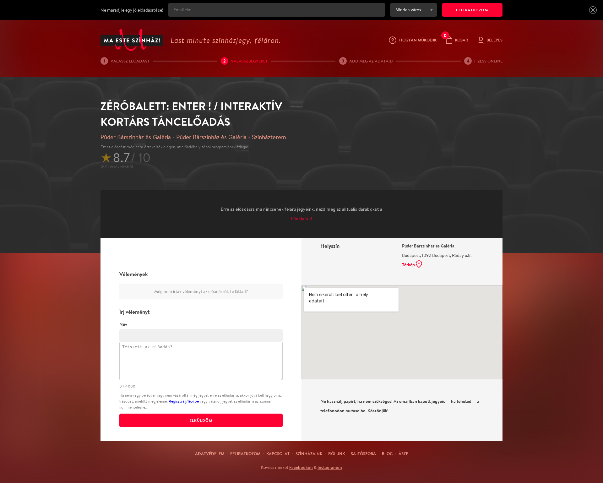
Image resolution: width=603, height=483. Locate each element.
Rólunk (336, 453)
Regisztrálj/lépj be (184, 401)
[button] (593, 10)
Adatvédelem (209, 453)
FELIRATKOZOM (472, 10)
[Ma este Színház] (131, 40)
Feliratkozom (245, 453)
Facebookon (301, 467)
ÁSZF (403, 453)
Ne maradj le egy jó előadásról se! (131, 10)
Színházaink (309, 453)
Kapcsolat (278, 453)
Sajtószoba (363, 453)
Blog (387, 453)
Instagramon (330, 467)
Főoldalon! (301, 218)
